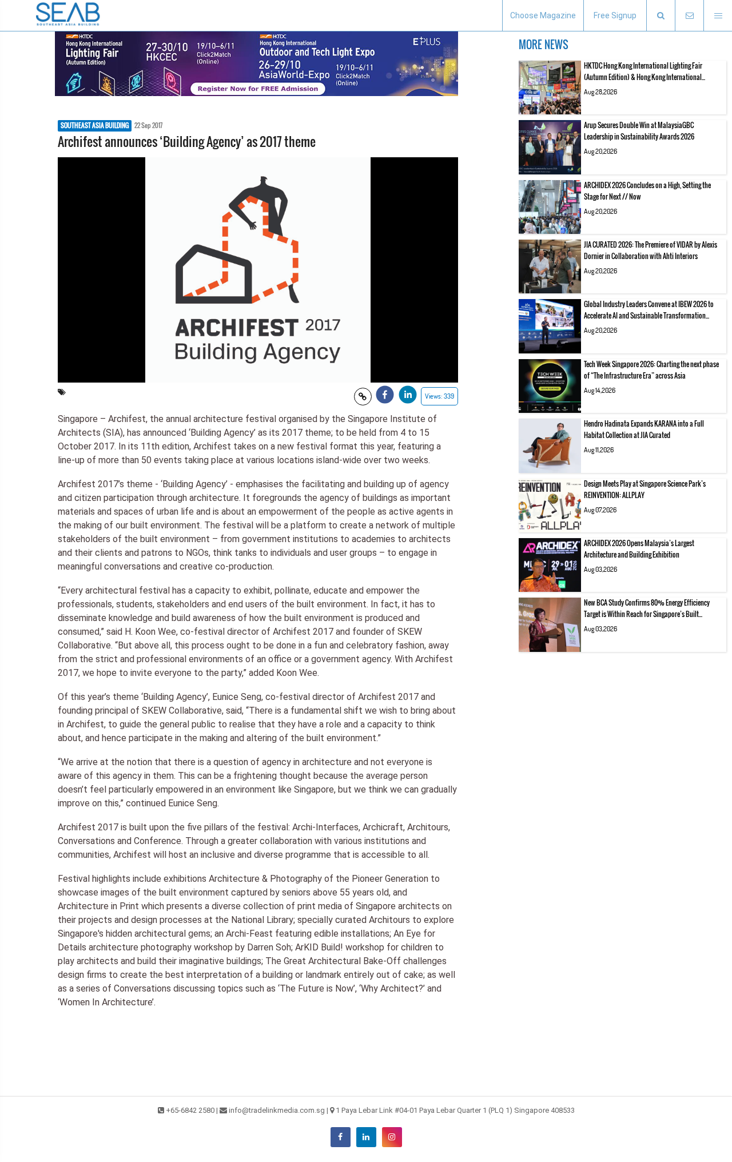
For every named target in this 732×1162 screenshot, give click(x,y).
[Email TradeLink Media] (689, 15)
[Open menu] (717, 15)
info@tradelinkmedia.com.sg (277, 1110)
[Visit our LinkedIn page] (366, 1137)
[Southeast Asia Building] (68, 15)
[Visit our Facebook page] (341, 1137)
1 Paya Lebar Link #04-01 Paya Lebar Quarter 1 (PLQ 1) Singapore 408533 (455, 1110)
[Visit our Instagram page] (392, 1137)
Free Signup (615, 15)
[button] (660, 15)
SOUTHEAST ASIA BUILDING (95, 126)
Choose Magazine (543, 15)
